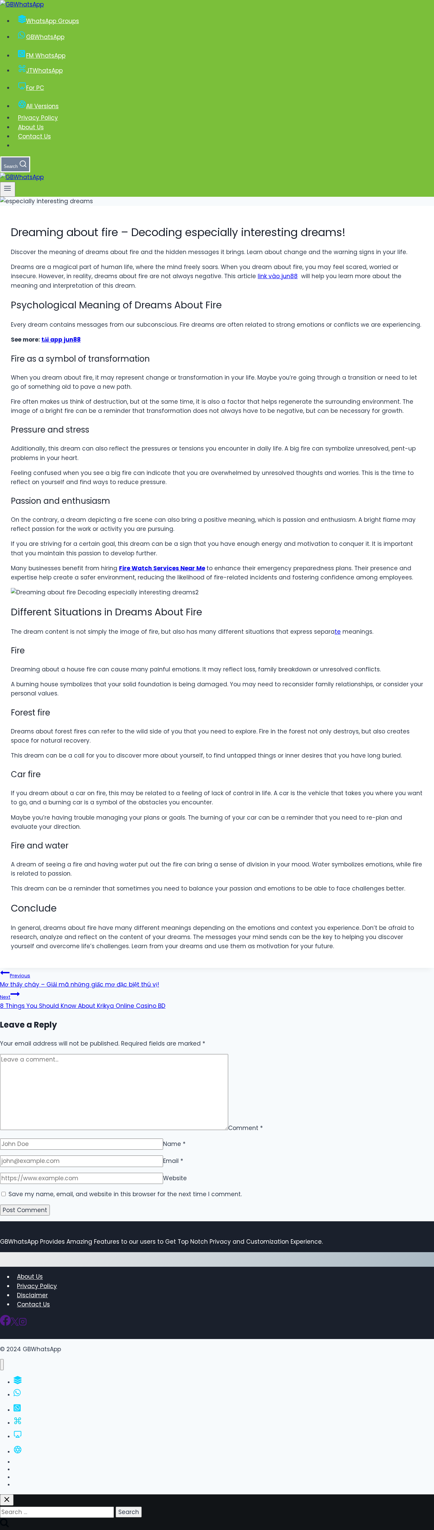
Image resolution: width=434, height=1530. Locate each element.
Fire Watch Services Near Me (162, 568)
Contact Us (34, 136)
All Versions (42, 106)
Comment (245, 1128)
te (338, 632)
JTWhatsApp (44, 70)
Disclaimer (32, 1295)
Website (175, 1178)
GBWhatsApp (45, 37)
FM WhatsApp (45, 56)
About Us (31, 127)
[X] (15, 1324)
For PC (35, 88)
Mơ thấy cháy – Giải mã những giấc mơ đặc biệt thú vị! (79, 980)
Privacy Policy (38, 118)
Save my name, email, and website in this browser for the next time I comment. (125, 1194)
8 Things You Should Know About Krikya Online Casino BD (82, 1002)
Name (174, 1144)
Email (173, 1161)
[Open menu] (7, 189)
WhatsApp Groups (52, 21)
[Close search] (7, 1500)
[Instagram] (23, 1324)
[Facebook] (5, 1324)
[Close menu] (2, 1364)
